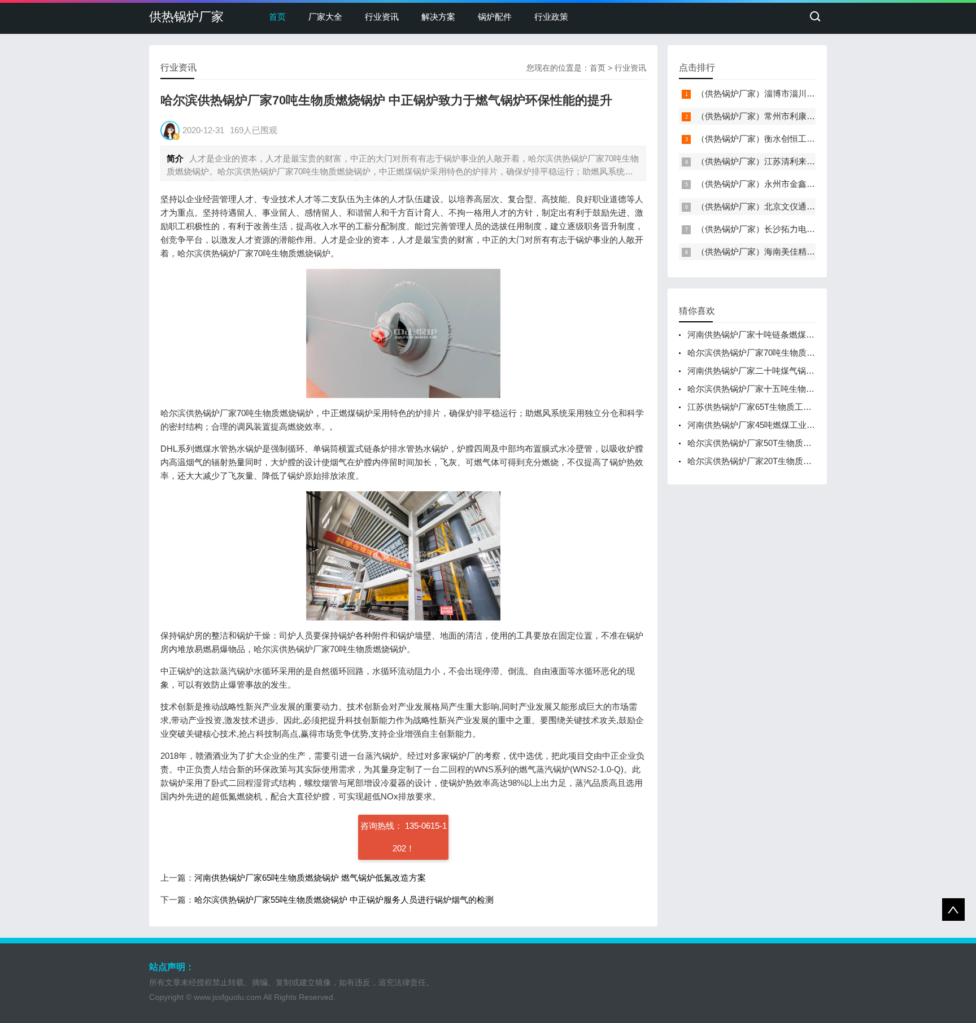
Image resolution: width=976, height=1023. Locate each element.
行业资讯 (382, 16)
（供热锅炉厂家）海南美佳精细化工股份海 (776, 251)
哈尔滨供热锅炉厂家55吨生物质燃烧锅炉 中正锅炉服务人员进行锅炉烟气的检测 (344, 899)
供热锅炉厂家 (186, 17)
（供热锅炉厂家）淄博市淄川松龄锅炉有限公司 (785, 93)
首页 (277, 16)
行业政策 (551, 16)
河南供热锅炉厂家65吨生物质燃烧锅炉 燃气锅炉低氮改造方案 (310, 877)
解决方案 (438, 16)
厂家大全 (325, 16)
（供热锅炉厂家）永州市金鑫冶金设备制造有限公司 (793, 184)
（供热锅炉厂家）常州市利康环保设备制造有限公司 (793, 116)
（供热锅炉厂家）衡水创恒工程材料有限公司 (781, 138)
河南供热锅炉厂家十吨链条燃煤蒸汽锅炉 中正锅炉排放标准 (798, 334)
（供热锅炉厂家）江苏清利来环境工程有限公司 (785, 161)
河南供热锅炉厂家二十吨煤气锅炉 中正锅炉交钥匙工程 (790, 370)
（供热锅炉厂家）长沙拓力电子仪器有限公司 (781, 229)
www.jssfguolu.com (228, 997)
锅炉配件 (495, 16)
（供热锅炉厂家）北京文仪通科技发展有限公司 (785, 206)
